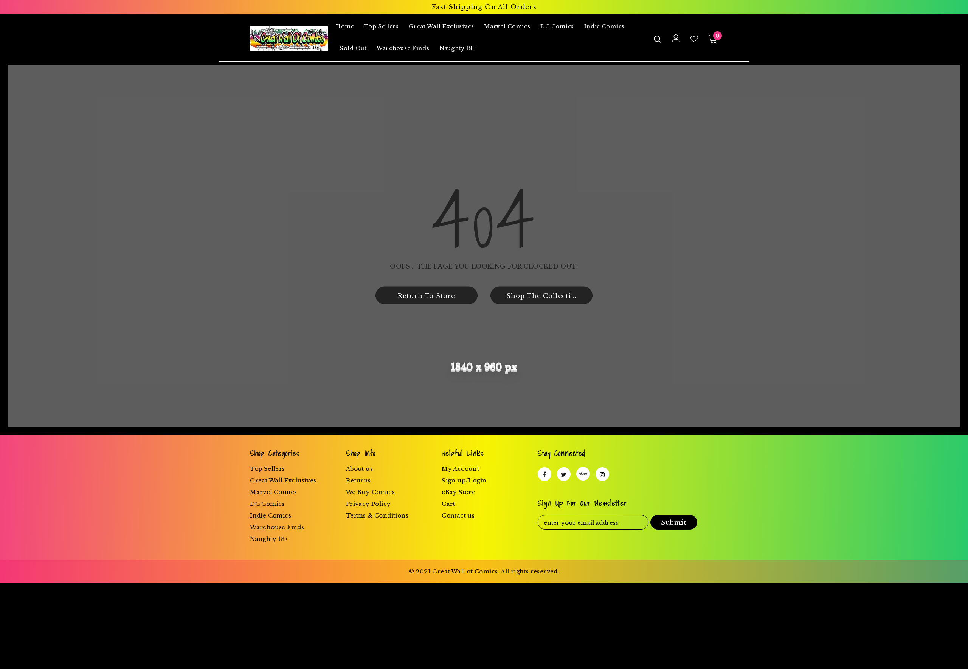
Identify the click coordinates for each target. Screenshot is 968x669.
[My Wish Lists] (694, 39)
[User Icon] (676, 38)
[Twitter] (564, 474)
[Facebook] (544, 474)
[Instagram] (602, 474)
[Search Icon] (657, 39)
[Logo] (289, 38)
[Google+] (583, 474)
